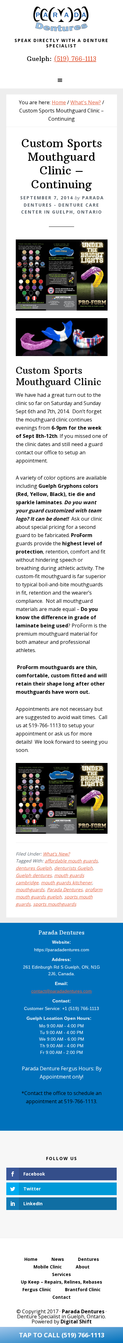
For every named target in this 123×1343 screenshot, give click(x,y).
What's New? (56, 854)
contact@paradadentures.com (61, 991)
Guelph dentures (34, 875)
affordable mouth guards (71, 861)
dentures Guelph (34, 868)
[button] (61, 80)
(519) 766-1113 (75, 59)
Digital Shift (76, 1321)
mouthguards (30, 889)
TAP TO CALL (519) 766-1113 (61, 1335)
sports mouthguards (54, 904)
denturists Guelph (73, 868)
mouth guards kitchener (66, 883)
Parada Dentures (61, 19)
